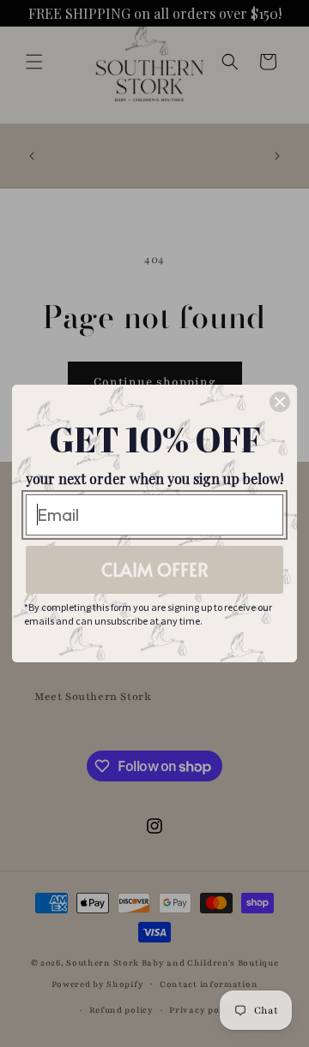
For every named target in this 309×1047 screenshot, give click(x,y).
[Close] (280, 402)
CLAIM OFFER (155, 570)
